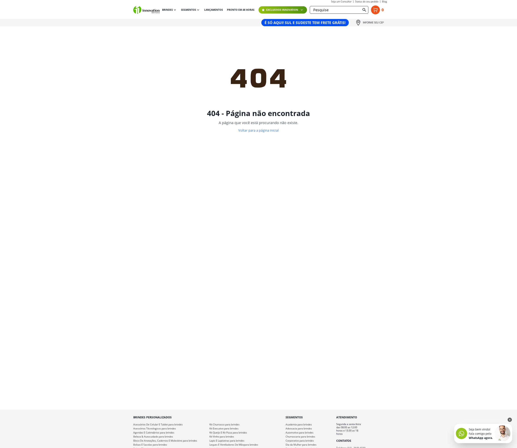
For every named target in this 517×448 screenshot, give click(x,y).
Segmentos (188, 10)
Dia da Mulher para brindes (301, 444)
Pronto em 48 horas (240, 10)
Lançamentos (213, 10)
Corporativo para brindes (300, 440)
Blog (384, 1)
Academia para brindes (299, 424)
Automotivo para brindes (299, 432)
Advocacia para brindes (299, 428)
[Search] (364, 9)
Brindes (167, 10)
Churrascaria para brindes (300, 436)
